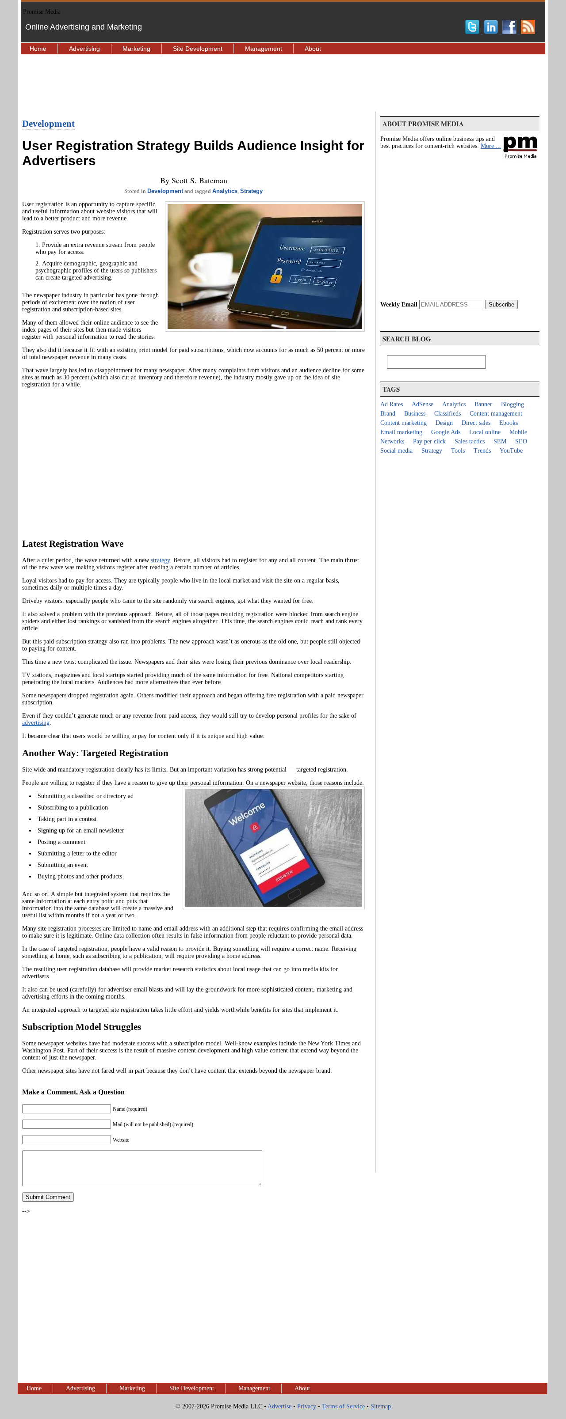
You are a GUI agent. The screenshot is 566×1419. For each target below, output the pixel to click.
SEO (521, 441)
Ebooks (508, 423)
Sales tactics (470, 441)
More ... (491, 146)
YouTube (511, 450)
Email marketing (401, 432)
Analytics (224, 191)
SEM (499, 441)
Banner (483, 404)
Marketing (136, 48)
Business (414, 413)
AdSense (422, 404)
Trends (482, 450)
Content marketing (403, 423)
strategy (160, 560)
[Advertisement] (283, 83)
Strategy (251, 191)
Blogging (512, 404)
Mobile (518, 432)
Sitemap (381, 1406)
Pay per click (429, 441)
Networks (392, 441)
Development (48, 123)
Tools (458, 450)
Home (38, 48)
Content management (496, 413)
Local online (485, 432)
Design (444, 423)
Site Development (197, 48)
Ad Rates (391, 404)
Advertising (84, 48)
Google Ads (445, 432)
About (313, 48)
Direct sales (476, 423)
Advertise (279, 1406)
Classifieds (447, 413)
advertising (36, 722)
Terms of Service (343, 1406)
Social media (396, 450)
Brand (387, 413)
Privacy (306, 1406)
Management (263, 48)
